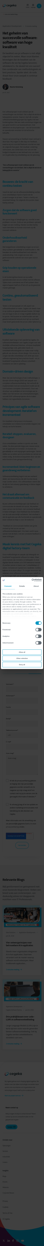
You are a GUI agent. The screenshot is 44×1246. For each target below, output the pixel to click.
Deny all (22, 665)
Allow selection (22, 658)
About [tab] (36, 586)
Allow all (22, 652)
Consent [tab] (7, 586)
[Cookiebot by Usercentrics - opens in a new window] (32, 580)
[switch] (38, 629)
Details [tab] (22, 586)
